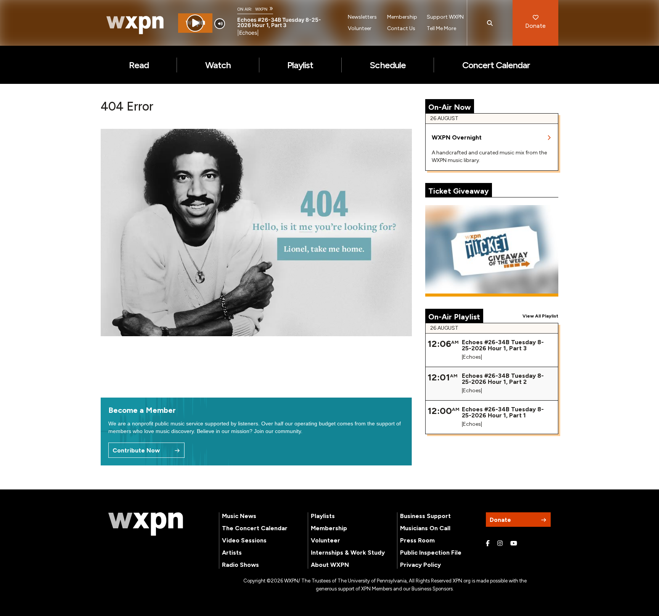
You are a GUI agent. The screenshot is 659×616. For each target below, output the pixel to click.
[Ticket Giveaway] (492, 251)
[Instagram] (500, 544)
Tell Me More (441, 28)
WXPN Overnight (457, 137)
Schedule (387, 65)
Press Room (417, 540)
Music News (239, 516)
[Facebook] (488, 544)
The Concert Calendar (255, 528)
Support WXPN (445, 17)
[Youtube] (513, 544)
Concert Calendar (496, 65)
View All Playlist (540, 316)
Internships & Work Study (348, 552)
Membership (402, 17)
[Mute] (219, 23)
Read (139, 65)
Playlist (300, 65)
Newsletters (362, 17)
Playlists (323, 516)
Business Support (425, 516)
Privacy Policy (420, 564)
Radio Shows (240, 564)
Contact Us (401, 28)
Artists (232, 552)
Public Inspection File (430, 552)
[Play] (195, 23)
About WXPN (330, 564)
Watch (218, 65)
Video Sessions (244, 540)
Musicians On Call (425, 528)
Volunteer (359, 28)
